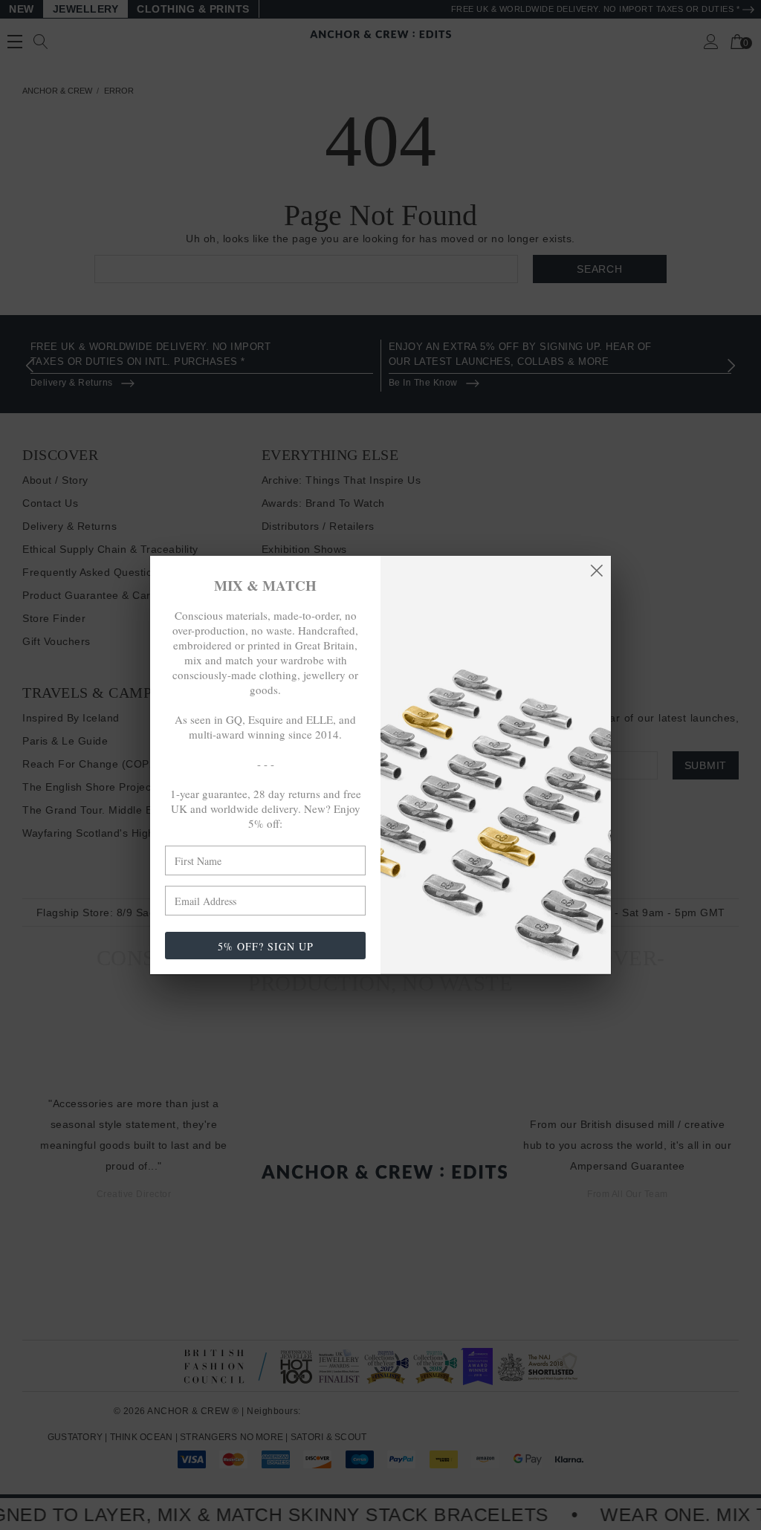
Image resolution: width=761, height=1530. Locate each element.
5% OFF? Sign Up (266, 946)
